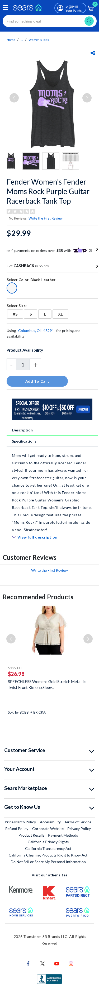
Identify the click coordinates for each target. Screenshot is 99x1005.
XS (17, 313)
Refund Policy (16, 828)
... (22, 40)
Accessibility (50, 822)
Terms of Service (77, 822)
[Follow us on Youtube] (56, 963)
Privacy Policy (79, 828)
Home (11, 40)
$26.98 (16, 674)
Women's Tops (39, 40)
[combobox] (50, 21)
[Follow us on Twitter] (42, 963)
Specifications (24, 441)
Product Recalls (31, 835)
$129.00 (14, 668)
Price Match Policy (20, 822)
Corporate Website (48, 828)
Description (22, 430)
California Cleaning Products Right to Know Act (48, 855)
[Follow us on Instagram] (71, 963)
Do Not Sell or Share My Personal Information (48, 861)
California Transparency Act (48, 848)
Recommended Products (38, 597)
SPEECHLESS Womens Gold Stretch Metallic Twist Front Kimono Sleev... (47, 684)
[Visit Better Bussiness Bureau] (49, 978)
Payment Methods (63, 835)
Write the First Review (46, 218)
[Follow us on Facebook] (28, 963)
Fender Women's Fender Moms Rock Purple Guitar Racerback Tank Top (48, 191)
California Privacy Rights (48, 842)
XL (63, 313)
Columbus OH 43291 (36, 330)
